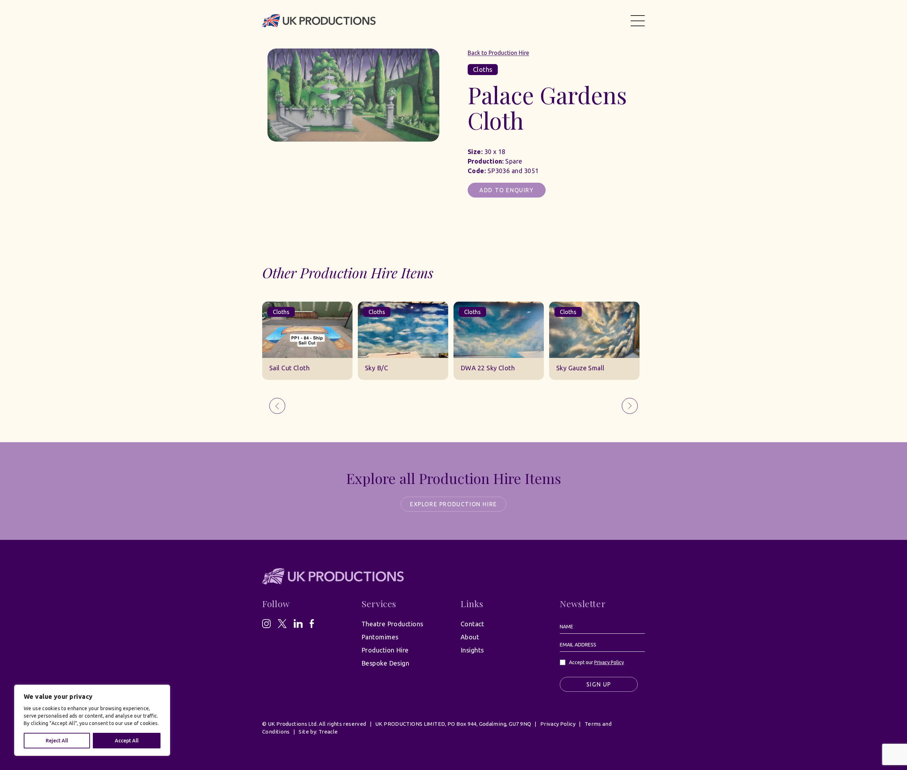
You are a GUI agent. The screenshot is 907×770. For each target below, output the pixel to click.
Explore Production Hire (453, 504)
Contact (472, 623)
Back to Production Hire (498, 53)
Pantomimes (380, 636)
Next (630, 406)
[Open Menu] (638, 20)
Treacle (328, 732)
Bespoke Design (385, 663)
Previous (277, 406)
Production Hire (385, 650)
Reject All (57, 740)
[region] (92, 720)
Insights (472, 650)
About (470, 636)
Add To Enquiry (506, 190)
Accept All (127, 740)
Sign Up (598, 684)
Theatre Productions (392, 623)
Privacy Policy (609, 662)
